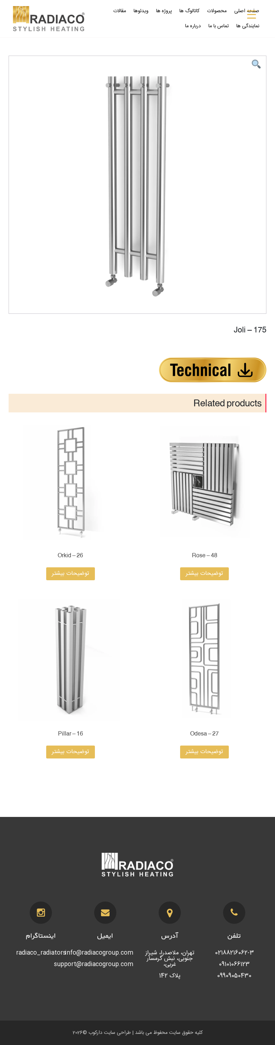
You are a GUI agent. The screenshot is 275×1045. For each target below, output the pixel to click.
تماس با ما (218, 26)
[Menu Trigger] (251, 15)
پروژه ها (164, 11)
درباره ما (193, 26)
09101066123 (234, 964)
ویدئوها (141, 11)
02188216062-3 (234, 953)
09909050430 (234, 976)
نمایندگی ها (247, 26)
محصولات (217, 11)
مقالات (119, 11)
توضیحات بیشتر (204, 573)
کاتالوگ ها (189, 11)
